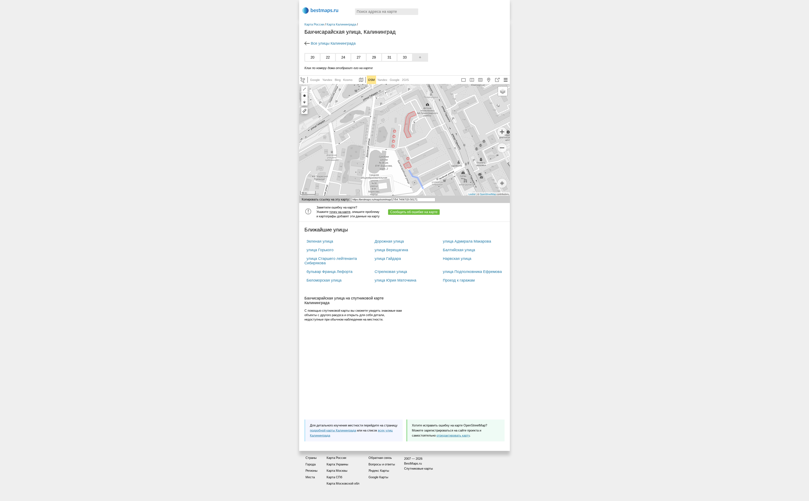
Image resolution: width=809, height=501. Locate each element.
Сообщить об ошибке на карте (414, 212)
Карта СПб (334, 477)
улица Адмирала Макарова (467, 241)
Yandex (327, 79)
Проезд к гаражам (459, 280)
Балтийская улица (459, 250)
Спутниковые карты (418, 468)
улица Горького (320, 250)
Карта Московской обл (343, 483)
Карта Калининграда (341, 24)
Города (310, 464)
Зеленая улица (320, 241)
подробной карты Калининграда (333, 430)
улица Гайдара (388, 259)
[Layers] (502, 91)
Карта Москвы (337, 470)
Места (310, 477)
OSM (371, 79)
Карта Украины (337, 464)
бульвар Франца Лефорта (329, 272)
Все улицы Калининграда (333, 43)
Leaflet (472, 194)
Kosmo (347, 79)
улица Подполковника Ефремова (472, 272)
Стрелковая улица (391, 272)
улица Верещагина (391, 250)
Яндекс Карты (378, 470)
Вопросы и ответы (381, 464)
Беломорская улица (324, 280)
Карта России (314, 24)
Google (315, 79)
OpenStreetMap (488, 194)
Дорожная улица (389, 241)
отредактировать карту (453, 435)
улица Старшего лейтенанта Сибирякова (330, 261)
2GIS (405, 79)
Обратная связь (380, 458)
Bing (338, 79)
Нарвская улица (457, 259)
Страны (311, 458)
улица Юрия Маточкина (395, 280)
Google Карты (378, 477)
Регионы (311, 470)
